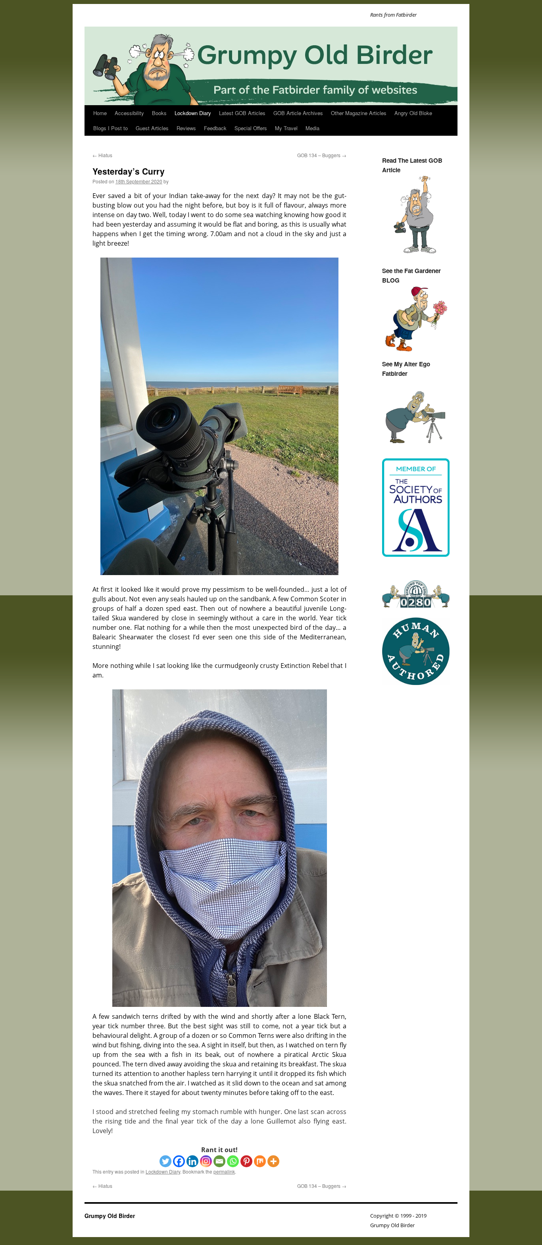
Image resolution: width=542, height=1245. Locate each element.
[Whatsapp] (233, 1161)
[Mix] (260, 1161)
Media (312, 128)
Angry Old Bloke (413, 113)
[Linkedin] (192, 1161)
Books (159, 113)
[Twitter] (165, 1161)
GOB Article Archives (298, 113)
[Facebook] (179, 1161)
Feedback (215, 128)
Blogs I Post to (110, 128)
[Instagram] (206, 1161)
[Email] (219, 1161)
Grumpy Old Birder (110, 1216)
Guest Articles (152, 128)
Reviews (186, 128)
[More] (273, 1161)
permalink (224, 1171)
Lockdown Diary (193, 113)
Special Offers (250, 128)
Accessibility (129, 113)
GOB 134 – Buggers (321, 155)
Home (100, 113)
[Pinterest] (246, 1161)
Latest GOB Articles (242, 113)
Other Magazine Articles (358, 113)
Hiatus (102, 155)
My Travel (286, 128)
